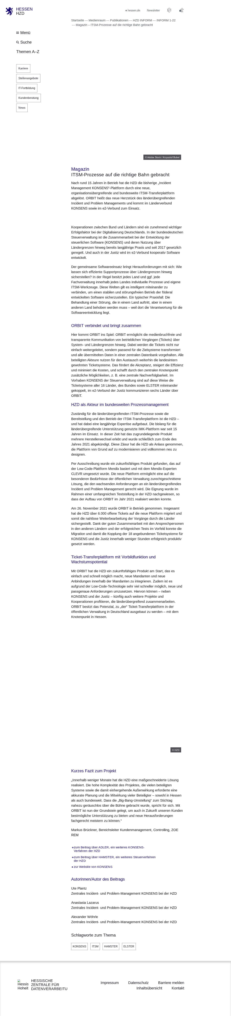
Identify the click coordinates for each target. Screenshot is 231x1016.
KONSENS (79, 946)
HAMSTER (111, 946)
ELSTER (128, 946)
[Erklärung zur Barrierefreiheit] (181, 10)
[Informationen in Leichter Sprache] (169, 10)
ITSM (95, 946)
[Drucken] (100, 217)
